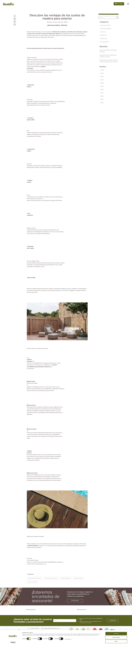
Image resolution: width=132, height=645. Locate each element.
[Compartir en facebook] (15, 16)
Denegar (116, 641)
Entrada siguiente (31, 609)
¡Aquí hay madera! (53, 25)
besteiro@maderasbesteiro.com (51, 628)
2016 (102, 96)
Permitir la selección (116, 637)
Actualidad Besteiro (106, 28)
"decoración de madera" (51, 578)
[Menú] (128, 4)
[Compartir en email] (15, 24)
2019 (102, 86)
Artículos (64, 25)
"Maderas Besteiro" (66, 578)
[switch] (40, 639)
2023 (102, 73)
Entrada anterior (81, 609)
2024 (102, 70)
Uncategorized (105, 41)
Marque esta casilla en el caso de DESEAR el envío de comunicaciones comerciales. (91, 622)
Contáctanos (75, 600)
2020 (102, 83)
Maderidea (104, 35)
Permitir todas (116, 633)
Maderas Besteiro (33, 545)
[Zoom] (57, 321)
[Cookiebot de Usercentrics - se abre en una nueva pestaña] (13, 642)
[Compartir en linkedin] (15, 21)
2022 (102, 76)
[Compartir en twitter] (15, 19)
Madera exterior (78, 578)
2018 (102, 89)
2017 (102, 93)
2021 (102, 80)
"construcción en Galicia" (34, 578)
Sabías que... (104, 38)
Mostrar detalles (68, 639)
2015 (102, 99)
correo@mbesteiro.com (40, 564)
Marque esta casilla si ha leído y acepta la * (91, 619)
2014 (102, 102)
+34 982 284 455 (34, 628)
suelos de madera (32, 582)
